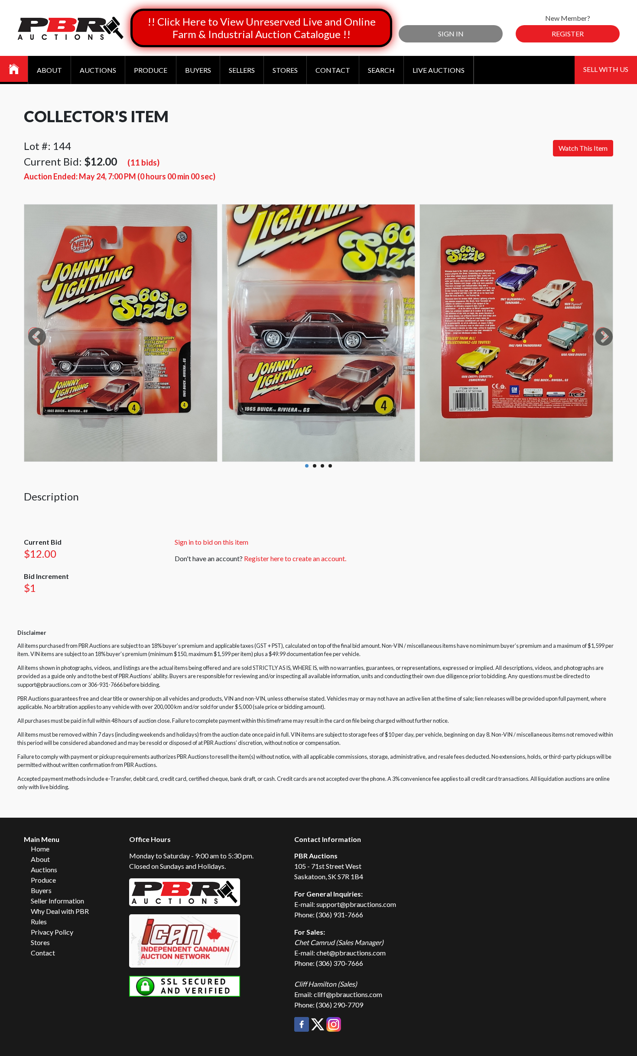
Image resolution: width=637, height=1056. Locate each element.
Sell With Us (605, 69)
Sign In (451, 33)
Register (568, 33)
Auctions (98, 70)
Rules (39, 921)
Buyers (198, 70)
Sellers (242, 70)
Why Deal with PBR (60, 911)
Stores (285, 70)
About (49, 70)
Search (381, 70)
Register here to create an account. (295, 558)
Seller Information (57, 901)
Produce (150, 70)
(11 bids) (143, 162)
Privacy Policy (52, 932)
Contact (332, 70)
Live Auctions (439, 70)
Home (40, 849)
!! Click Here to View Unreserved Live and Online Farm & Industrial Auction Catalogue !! (261, 27)
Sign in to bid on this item (211, 542)
